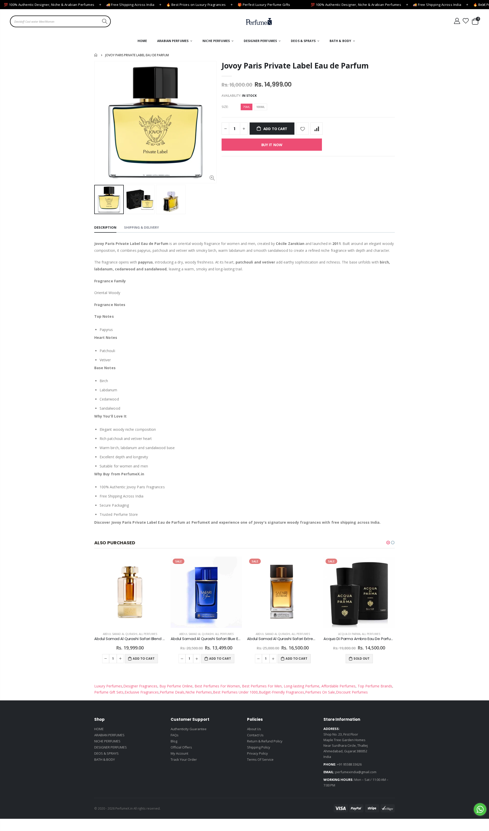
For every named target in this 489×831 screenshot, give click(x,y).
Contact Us (255, 735)
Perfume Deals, (172, 692)
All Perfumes (148, 634)
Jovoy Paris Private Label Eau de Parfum (295, 65)
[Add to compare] (316, 128)
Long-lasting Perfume (301, 686)
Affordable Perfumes (338, 686)
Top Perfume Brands (375, 686)
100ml (260, 107)
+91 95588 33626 (349, 764)
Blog (174, 741)
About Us (254, 729)
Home (96, 55)
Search (104, 21)
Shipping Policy (258, 747)
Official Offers (181, 747)
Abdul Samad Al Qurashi (120, 634)
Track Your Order (184, 759)
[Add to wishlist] (302, 128)
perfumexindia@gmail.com (355, 772)
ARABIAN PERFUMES (109, 735)
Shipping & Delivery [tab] (141, 227)
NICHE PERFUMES (107, 741)
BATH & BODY (104, 759)
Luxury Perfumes (108, 686)
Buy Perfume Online (175, 686)
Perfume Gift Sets (109, 692)
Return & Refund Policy (264, 741)
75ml (246, 107)
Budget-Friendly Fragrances (281, 692)
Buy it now (271, 144)
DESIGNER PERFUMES (110, 747)
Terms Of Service (260, 759)
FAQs (175, 735)
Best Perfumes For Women (217, 686)
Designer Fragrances (140, 686)
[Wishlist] (466, 21)
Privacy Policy (257, 753)
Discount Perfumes (352, 692)
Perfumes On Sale (320, 692)
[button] (388, 542)
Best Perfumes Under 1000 (235, 692)
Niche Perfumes (198, 692)
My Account (179, 753)
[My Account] (456, 21)
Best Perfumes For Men (262, 686)
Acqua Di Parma (349, 634)
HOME (99, 729)
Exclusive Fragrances (142, 692)
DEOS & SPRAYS (106, 753)
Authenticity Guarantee (189, 729)
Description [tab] (105, 227)
